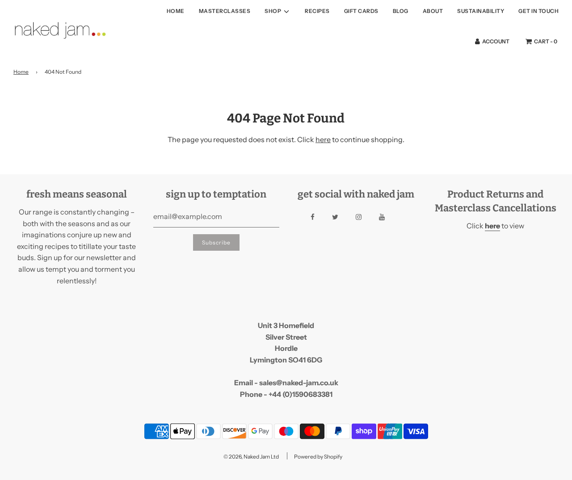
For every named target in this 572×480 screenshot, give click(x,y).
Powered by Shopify (318, 456)
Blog (400, 11)
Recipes (317, 11)
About (433, 11)
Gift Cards (361, 11)
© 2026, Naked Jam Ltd (251, 456)
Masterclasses (225, 11)
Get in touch (538, 11)
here (323, 139)
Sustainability (480, 11)
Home (176, 11)
